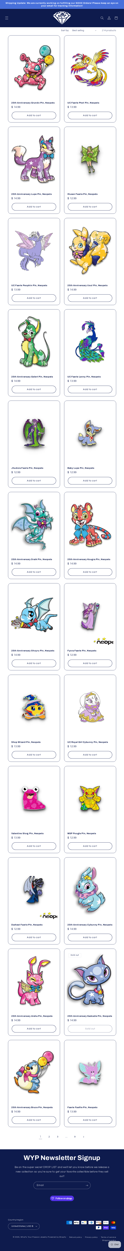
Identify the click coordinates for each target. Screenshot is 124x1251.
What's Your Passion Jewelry (34, 1237)
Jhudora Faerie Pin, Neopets (27, 468)
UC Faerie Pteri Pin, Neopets (83, 103)
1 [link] (40, 1136)
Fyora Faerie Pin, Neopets (81, 651)
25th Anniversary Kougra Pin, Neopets (88, 559)
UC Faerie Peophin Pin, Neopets (29, 285)
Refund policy (75, 1237)
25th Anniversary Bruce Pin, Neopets (32, 1107)
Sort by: (65, 30)
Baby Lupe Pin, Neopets (80, 468)
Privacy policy (91, 1237)
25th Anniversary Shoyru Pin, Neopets (32, 651)
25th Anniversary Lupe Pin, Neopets (31, 194)
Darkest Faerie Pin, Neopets (27, 925)
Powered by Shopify (57, 1237)
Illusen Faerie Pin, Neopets (82, 194)
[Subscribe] (86, 1185)
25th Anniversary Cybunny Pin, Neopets (89, 925)
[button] (6, 18)
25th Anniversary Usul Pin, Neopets (87, 285)
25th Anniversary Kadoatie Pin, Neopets (89, 1016)
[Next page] (83, 1136)
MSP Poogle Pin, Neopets (81, 833)
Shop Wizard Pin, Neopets (26, 742)
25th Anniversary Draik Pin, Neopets (31, 559)
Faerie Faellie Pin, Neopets (82, 1107)
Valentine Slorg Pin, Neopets (27, 833)
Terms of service (108, 1237)
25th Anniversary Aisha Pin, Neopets (32, 1016)
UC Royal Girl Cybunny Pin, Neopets (87, 742)
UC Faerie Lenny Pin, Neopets (84, 377)
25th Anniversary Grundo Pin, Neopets (33, 103)
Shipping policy (109, 1240)
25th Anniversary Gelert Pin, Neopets (32, 377)
